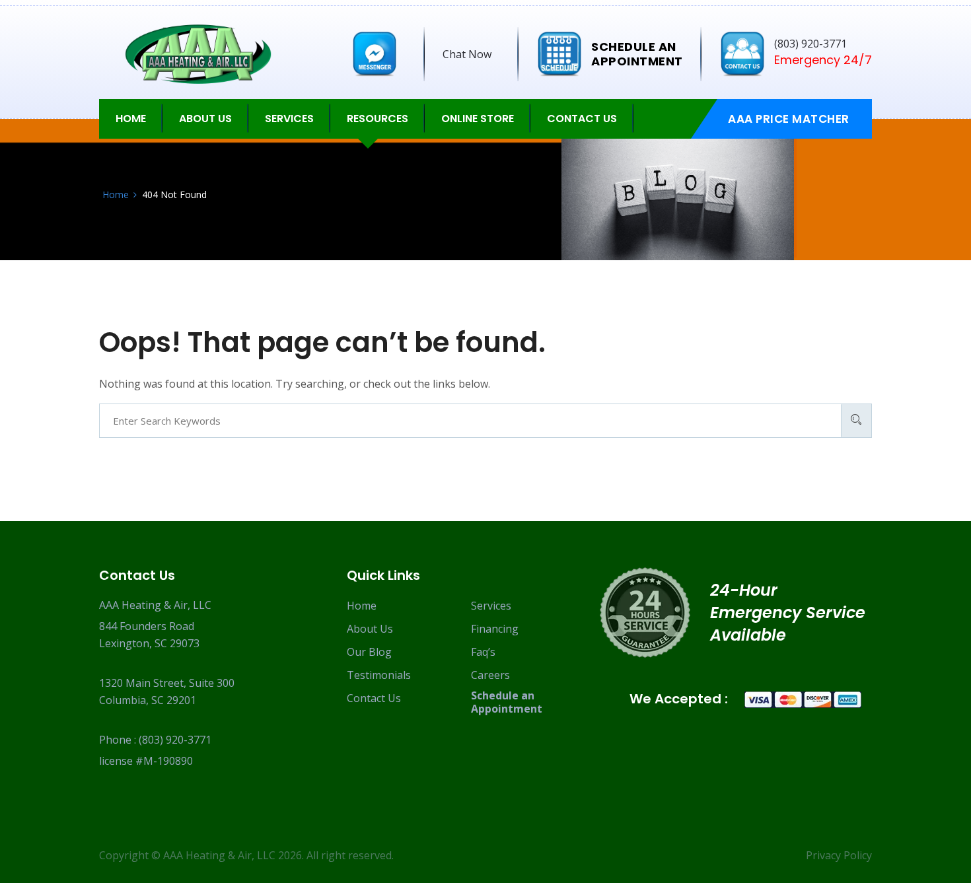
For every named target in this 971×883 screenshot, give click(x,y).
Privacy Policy (839, 855)
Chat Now (467, 54)
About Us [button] (205, 118)
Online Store (477, 118)
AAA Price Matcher (788, 119)
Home (131, 118)
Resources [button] (377, 118)
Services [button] (289, 118)
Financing (495, 628)
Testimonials (379, 675)
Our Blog (369, 652)
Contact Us (582, 118)
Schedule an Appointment (506, 702)
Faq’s (483, 652)
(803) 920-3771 (175, 739)
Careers (490, 675)
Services (491, 605)
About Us (370, 628)
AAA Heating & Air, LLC (219, 855)
